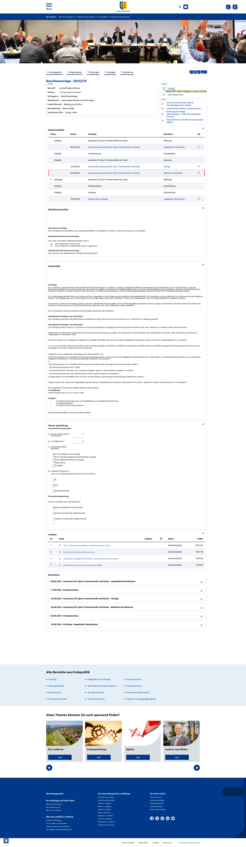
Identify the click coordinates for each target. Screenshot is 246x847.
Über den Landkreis (66, 17)
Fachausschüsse (134, 685)
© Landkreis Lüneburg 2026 (189, 843)
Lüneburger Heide (156, 806)
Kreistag (52, 679)
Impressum (167, 843)
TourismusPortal (155, 797)
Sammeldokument (175, 94)
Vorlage (171, 88)
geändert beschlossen (173, 173)
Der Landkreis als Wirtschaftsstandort (59, 829)
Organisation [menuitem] (75, 72)
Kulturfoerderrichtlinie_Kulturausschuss (184, 108)
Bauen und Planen (104, 812)
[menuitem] (191, 72)
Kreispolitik (102, 17)
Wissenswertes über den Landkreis (58, 826)
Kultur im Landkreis (104, 806)
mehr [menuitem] (203, 72)
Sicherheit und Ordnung (106, 825)
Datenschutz (143, 843)
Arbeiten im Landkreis (105, 815)
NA (198, 147)
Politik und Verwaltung (86, 17)
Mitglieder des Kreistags (99, 679)
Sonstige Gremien (96, 692)
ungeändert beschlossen (174, 147)
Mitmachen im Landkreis (106, 822)
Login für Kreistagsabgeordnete (141, 699)
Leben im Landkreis (104, 803)
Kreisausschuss (134, 679)
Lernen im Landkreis (105, 819)
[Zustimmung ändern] (6, 841)
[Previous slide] (49, 768)
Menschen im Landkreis (106, 797)
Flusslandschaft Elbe (157, 803)
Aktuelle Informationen (54, 804)
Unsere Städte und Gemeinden (56, 823)
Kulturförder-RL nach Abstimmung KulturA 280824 (185, 120)
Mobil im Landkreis (104, 809)
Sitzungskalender (56, 685)
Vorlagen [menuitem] (111, 72)
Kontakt (156, 843)
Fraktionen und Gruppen (138, 692)
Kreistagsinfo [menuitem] (55, 72)
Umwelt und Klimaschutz (106, 800)
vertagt (167, 166)
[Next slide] (197, 768)
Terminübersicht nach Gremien (102, 685)
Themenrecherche (96, 699)
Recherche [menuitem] (128, 72)
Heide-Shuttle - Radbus (158, 809)
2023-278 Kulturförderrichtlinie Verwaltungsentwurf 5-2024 (180, 103)
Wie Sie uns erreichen (53, 810)
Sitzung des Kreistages (98, 199)
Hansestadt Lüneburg (157, 800)
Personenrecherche (57, 699)
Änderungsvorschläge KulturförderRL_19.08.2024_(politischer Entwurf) (184, 114)
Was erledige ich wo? (53, 807)
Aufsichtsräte (54, 692)
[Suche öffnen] (179, 6)
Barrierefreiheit (128, 843)
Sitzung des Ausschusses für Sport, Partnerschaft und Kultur (114, 147)
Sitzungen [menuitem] (94, 72)
